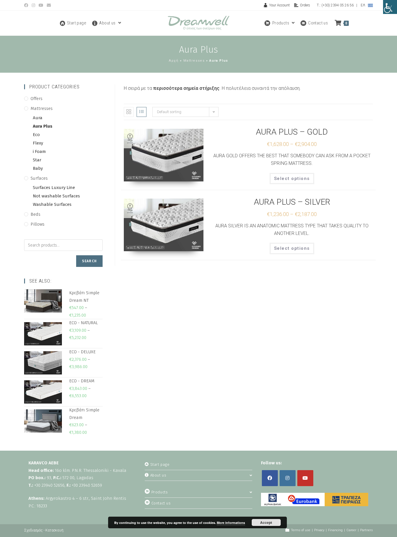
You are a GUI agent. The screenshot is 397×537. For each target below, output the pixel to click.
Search (89, 261)
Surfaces (39, 178)
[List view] (141, 112)
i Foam (39, 151)
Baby (38, 168)
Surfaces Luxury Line (54, 187)
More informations (231, 522)
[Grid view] (129, 112)
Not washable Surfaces (56, 196)
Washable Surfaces (52, 204)
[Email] (49, 5)
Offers (36, 98)
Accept (266, 522)
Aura (37, 117)
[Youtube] (41, 5)
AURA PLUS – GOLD (292, 132)
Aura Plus (42, 126)
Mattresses (194, 61)
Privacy (319, 530)
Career (351, 530)
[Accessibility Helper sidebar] (390, 7)
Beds (35, 214)
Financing (335, 530)
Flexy (38, 143)
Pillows (37, 224)
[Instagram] (33, 5)
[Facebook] (27, 5)
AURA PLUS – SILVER (292, 202)
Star (37, 160)
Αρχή (173, 61)
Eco (36, 134)
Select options (292, 178)
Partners (366, 530)
